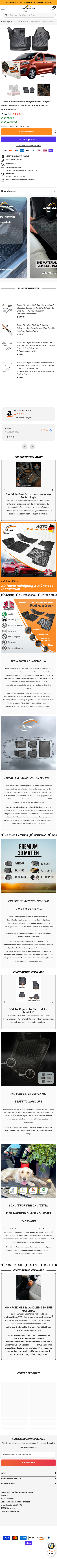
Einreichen (28, 1462)
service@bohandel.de (10, 1511)
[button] (48, 76)
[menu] (3, 8)
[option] (28, 52)
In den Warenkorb (26, 131)
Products (16, 22)
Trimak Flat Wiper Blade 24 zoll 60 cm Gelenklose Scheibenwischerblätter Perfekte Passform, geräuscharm (36, 328)
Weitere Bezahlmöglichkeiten (28, 146)
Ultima (8, 428)
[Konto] (46, 8)
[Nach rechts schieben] (52, 490)
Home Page (5, 22)
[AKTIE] (54, 131)
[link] (28, 490)
